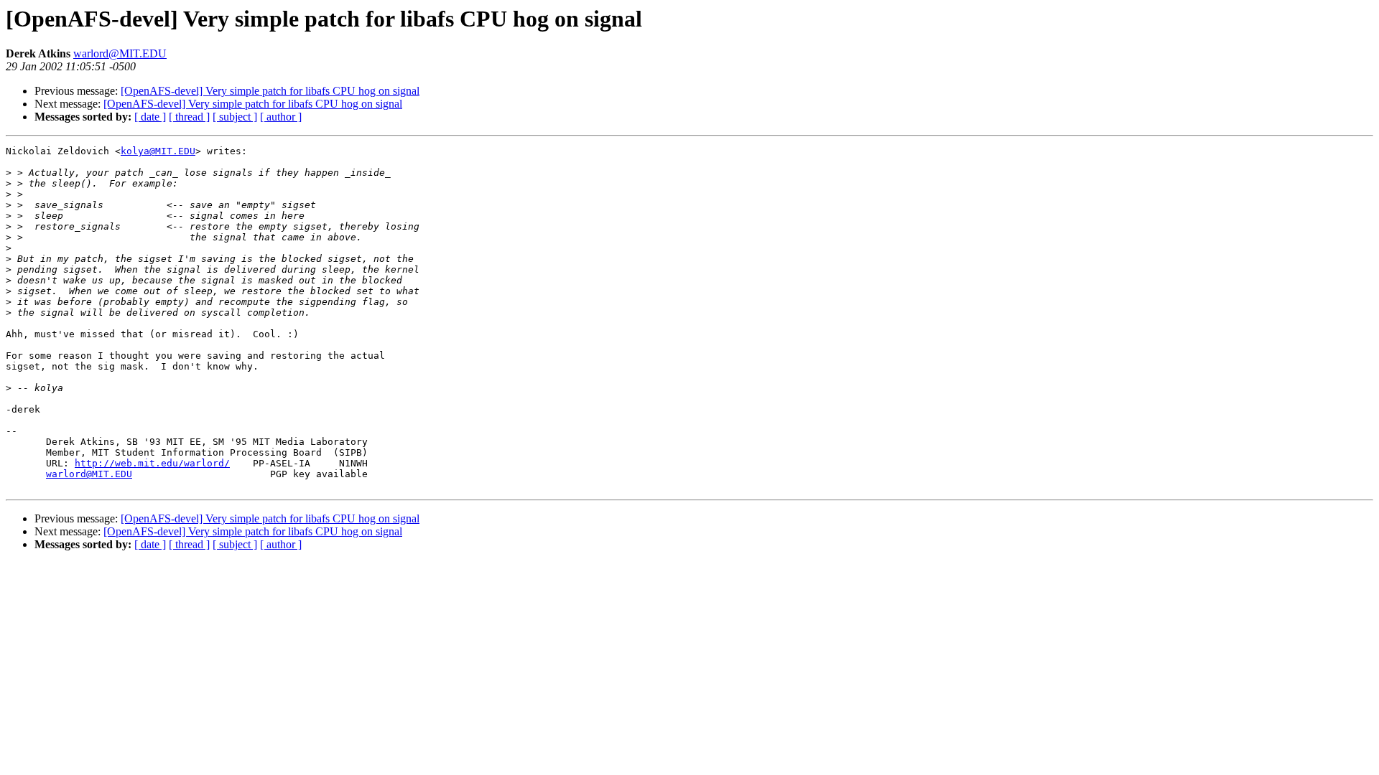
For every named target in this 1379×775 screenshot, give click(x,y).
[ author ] (281, 117)
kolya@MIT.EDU (158, 151)
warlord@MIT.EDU (120, 53)
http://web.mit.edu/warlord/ (152, 463)
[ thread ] (189, 117)
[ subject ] (235, 117)
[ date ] (150, 117)
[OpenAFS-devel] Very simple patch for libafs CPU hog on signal (270, 91)
